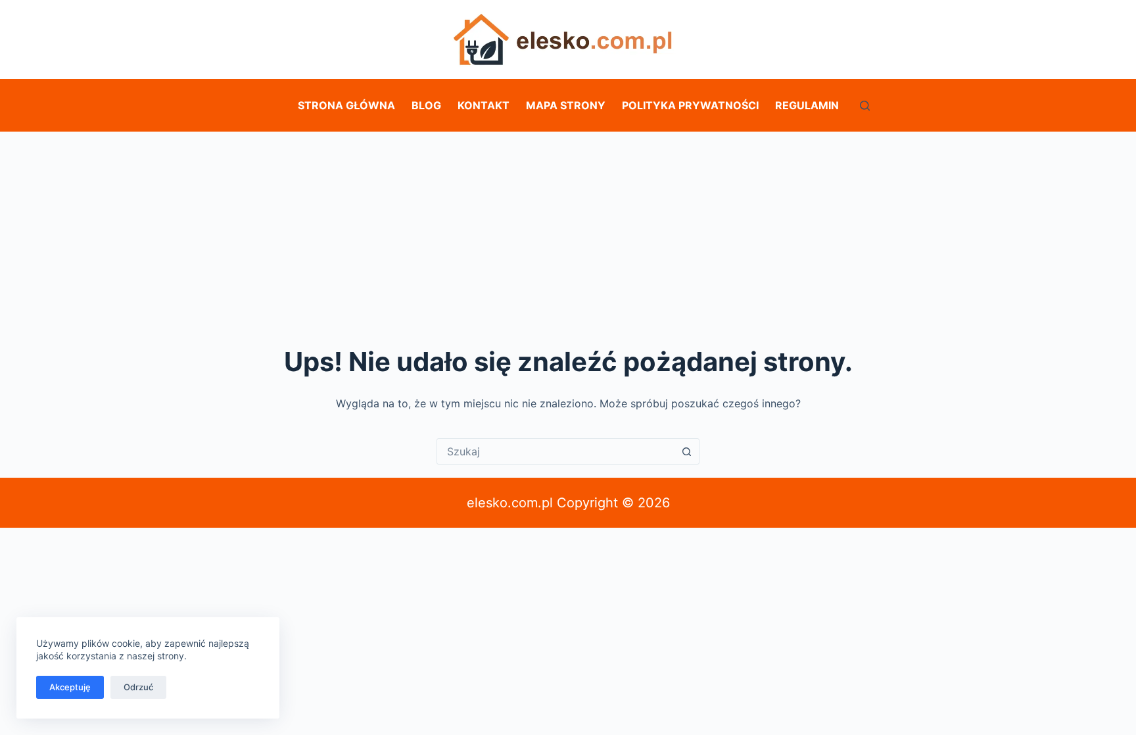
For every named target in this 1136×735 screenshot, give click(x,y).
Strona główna (346, 105)
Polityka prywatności (690, 105)
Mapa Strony (565, 105)
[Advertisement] (568, 230)
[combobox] (555, 451)
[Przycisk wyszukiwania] (686, 451)
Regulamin (807, 105)
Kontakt (483, 105)
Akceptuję (70, 687)
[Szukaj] (865, 106)
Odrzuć (138, 687)
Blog (426, 105)
